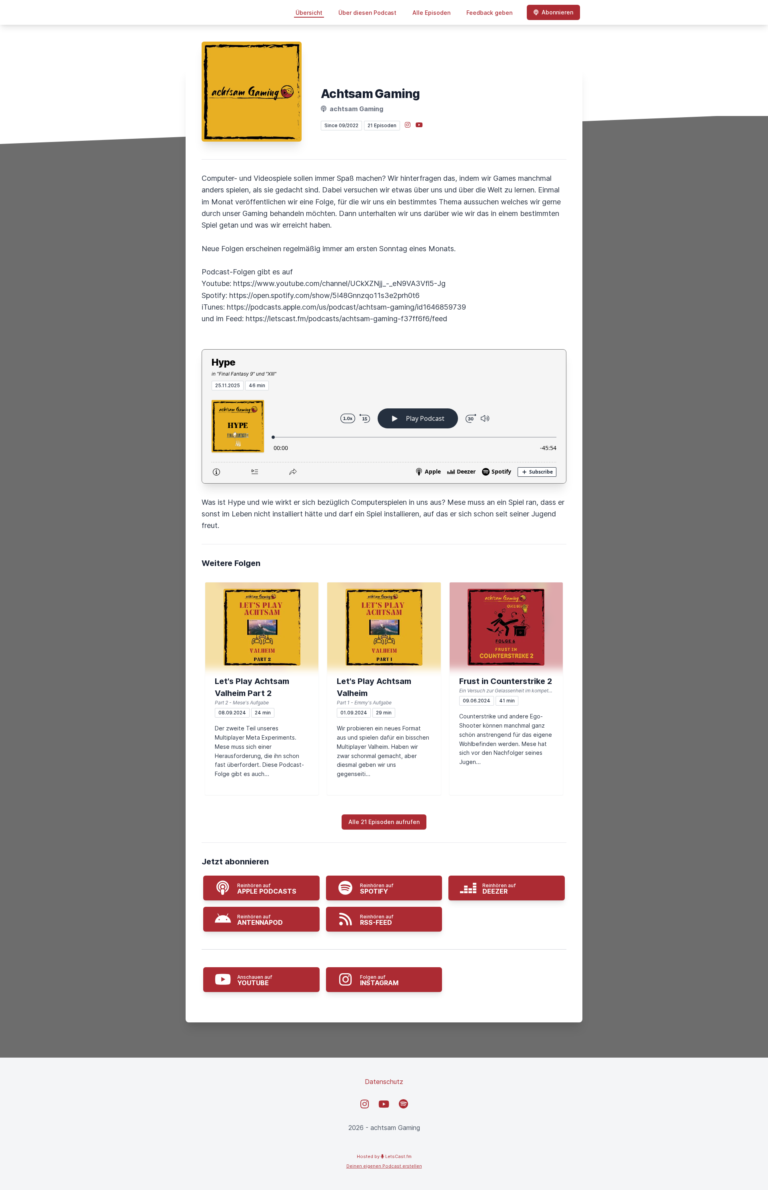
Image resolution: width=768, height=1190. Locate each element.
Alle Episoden (431, 12)
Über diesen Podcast (367, 12)
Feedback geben (489, 12)
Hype (224, 362)
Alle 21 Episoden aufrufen (384, 821)
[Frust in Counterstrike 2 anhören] (506, 627)
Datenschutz (384, 1082)
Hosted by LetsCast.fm (384, 1156)
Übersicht (309, 12)
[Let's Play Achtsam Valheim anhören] (383, 627)
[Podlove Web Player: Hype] (384, 436)
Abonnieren (557, 12)
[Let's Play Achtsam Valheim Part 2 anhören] (261, 627)
